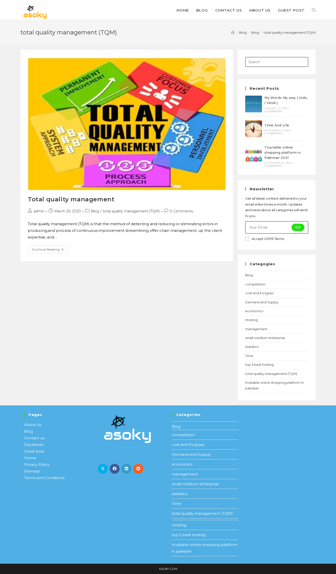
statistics (252, 347)
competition (255, 284)
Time (249, 356)
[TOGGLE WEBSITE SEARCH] (313, 10)
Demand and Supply (261, 302)
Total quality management (71, 199)
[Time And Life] (253, 128)
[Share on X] (103, 469)
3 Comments (273, 165)
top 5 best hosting (259, 365)
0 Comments (181, 211)
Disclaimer (34, 444)
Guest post (34, 451)
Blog (95, 211)
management (256, 329)
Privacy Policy (36, 464)
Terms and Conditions (44, 477)
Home (30, 458)
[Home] (232, 32)
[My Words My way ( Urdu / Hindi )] (253, 104)
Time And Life (276, 125)
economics (254, 311)
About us (32, 424)
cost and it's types (259, 293)
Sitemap (32, 471)
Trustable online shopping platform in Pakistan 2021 (282, 152)
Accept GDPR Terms (268, 239)
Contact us (34, 438)
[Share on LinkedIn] (126, 469)
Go (298, 227)
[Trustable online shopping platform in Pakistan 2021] (253, 156)
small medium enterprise (265, 338)
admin (38, 211)
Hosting (251, 320)
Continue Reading (50, 248)
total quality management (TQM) (290, 32)
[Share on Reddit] (138, 469)
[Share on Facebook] (115, 469)
